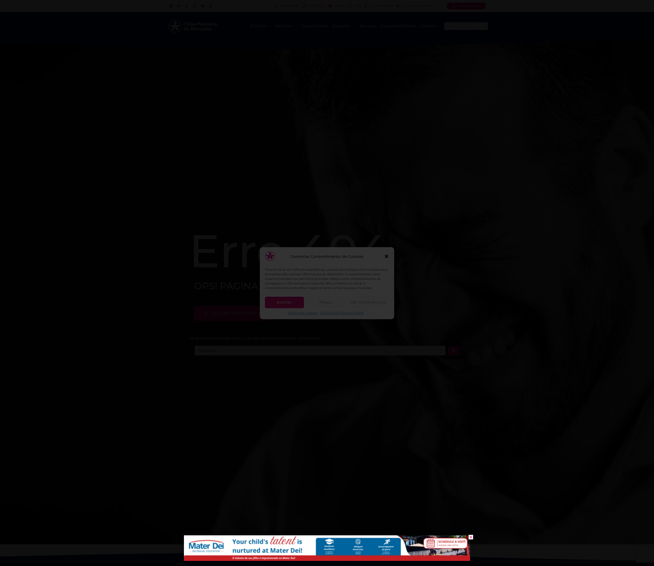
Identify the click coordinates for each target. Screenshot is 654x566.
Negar (325, 302)
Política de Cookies (302, 313)
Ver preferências (368, 302)
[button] (386, 256)
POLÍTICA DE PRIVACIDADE (342, 313)
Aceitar (284, 302)
